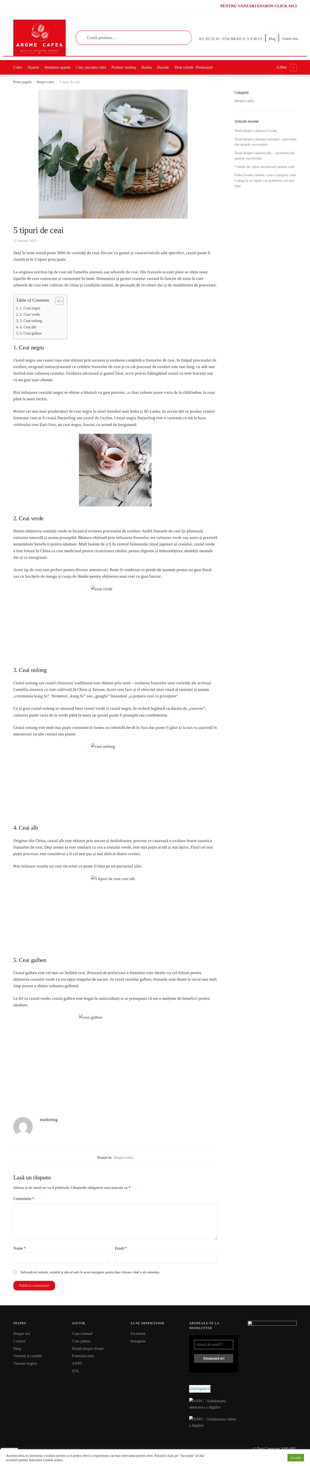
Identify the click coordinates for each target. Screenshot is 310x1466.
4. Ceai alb (28, 327)
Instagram (138, 1341)
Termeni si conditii (27, 1356)
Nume (19, 1248)
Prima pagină (22, 82)
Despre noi (21, 1334)
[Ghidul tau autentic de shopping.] (213, 1389)
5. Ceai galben (31, 333)
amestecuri (22, 734)
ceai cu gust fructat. (145, 576)
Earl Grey (48, 424)
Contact (19, 1341)
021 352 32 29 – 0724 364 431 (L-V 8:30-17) (230, 39)
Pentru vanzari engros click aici (258, 6)
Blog (272, 39)
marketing (49, 1119)
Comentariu (23, 1199)
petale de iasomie (161, 569)
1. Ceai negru (30, 308)
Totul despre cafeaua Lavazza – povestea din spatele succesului (265, 142)
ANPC (77, 1363)
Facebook (138, 1334)
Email (121, 1248)
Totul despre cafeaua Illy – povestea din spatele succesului (264, 155)
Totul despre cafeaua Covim (255, 131)
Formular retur (83, 1356)
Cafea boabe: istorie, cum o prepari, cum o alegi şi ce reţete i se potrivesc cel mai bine (265, 180)
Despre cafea (45, 82)
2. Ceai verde (30, 314)
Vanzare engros (25, 1363)
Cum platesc (81, 1341)
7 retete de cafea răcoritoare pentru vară (264, 167)
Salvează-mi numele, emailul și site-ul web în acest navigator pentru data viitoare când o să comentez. (90, 1272)
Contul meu (290, 38)
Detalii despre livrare (88, 1349)
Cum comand (82, 1334)
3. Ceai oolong (31, 321)
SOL (75, 1371)
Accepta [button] (295, 1457)
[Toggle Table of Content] (56, 301)
